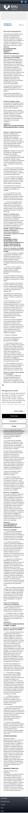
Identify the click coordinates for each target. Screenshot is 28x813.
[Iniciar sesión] (22, 2)
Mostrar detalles (18, 411)
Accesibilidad (4, 798)
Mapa (2, 808)
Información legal (5, 801)
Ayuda (2, 811)
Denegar (14, 426)
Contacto (3, 804)
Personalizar (13, 421)
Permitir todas (14, 416)
